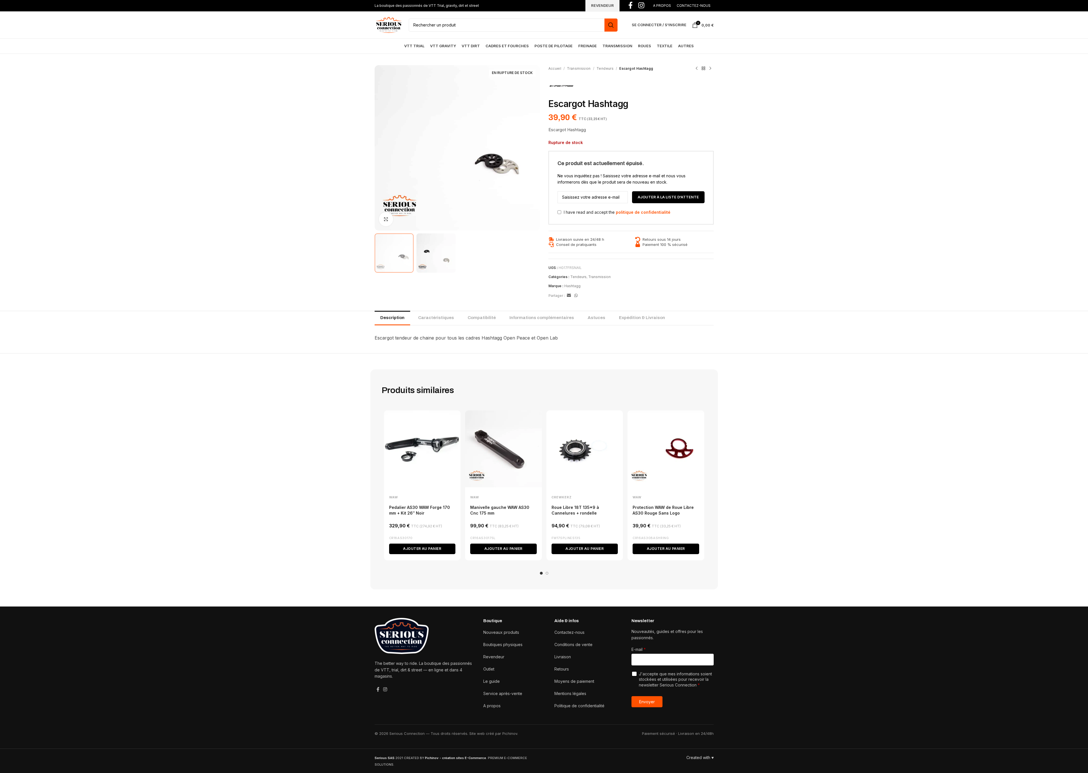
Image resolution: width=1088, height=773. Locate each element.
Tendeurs (605, 68)
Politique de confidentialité (579, 705)
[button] (422, 549)
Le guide (491, 681)
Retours (561, 669)
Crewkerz (562, 497)
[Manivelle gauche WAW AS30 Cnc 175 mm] (503, 448)
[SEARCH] (611, 25)
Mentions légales (570, 693)
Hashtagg (572, 286)
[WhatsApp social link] (576, 295)
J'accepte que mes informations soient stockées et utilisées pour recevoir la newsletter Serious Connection (675, 679)
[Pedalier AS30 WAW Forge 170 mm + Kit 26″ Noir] (422, 448)
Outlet (488, 669)
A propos (492, 705)
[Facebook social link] (378, 689)
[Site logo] (389, 24)
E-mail (638, 649)
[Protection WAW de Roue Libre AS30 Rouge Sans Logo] (665, 448)
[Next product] (710, 68)
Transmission (579, 68)
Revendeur (493, 656)
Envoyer (647, 701)
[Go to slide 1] (541, 573)
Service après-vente (502, 693)
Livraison (562, 656)
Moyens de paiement (574, 681)
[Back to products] (703, 68)
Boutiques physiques (503, 644)
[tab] (392, 318)
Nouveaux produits (501, 632)
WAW (393, 497)
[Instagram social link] (385, 689)
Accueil (554, 68)
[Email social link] (569, 295)
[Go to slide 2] (547, 573)
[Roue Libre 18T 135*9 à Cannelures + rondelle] (584, 448)
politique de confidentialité (643, 212)
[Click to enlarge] (386, 219)
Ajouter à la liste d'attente (668, 197)
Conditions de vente (573, 644)
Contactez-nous (569, 632)
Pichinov (509, 733)
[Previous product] (696, 68)
